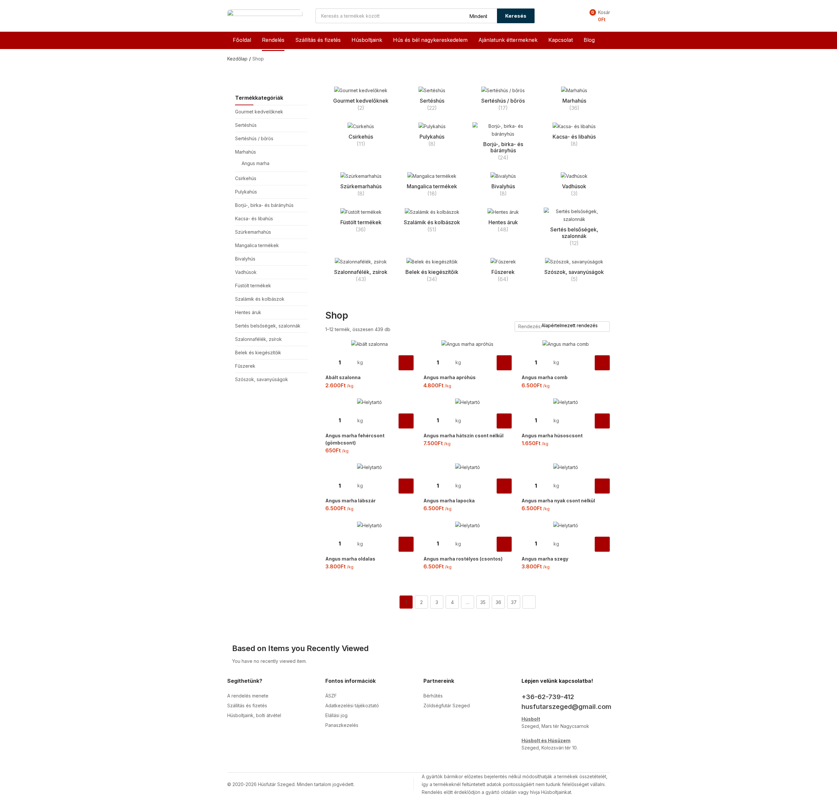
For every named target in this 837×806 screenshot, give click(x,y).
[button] (598, 16)
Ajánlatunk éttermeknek (508, 40)
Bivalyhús (245, 258)
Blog (589, 40)
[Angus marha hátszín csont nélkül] (467, 402)
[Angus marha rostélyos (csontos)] (467, 525)
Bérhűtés (433, 695)
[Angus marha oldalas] (369, 525)
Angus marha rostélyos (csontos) (463, 559)
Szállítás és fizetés (318, 40)
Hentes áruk (248, 312)
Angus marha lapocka (449, 500)
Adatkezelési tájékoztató (352, 705)
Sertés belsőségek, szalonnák (267, 325)
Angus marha (255, 163)
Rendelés (273, 40)
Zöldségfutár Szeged (446, 705)
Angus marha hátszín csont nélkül (463, 435)
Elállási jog (336, 715)
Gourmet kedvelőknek (259, 111)
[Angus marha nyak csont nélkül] (565, 467)
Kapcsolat (560, 40)
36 (498, 602)
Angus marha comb (544, 377)
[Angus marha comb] (565, 344)
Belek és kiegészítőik (258, 352)
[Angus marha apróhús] (467, 344)
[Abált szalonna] (369, 344)
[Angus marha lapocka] (467, 467)
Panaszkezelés (341, 725)
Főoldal (242, 40)
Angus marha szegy (544, 559)
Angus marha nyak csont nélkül (558, 500)
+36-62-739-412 (547, 697)
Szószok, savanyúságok (261, 379)
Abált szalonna (343, 377)
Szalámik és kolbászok (259, 299)
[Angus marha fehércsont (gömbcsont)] (369, 402)
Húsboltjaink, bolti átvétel (254, 715)
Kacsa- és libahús (254, 218)
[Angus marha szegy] (565, 525)
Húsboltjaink (366, 40)
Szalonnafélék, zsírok (258, 339)
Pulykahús (246, 191)
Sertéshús (246, 125)
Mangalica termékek (257, 245)
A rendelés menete (247, 695)
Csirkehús (245, 178)
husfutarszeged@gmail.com (566, 707)
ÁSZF (331, 695)
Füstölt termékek (253, 285)
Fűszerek (245, 366)
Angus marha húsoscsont (552, 435)
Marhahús (245, 152)
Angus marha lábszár (350, 500)
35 (483, 602)
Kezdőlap (237, 58)
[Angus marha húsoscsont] (565, 402)
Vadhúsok (246, 272)
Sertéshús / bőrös (254, 138)
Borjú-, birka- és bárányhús (264, 205)
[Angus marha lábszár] (369, 467)
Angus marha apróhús (449, 377)
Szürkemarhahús (253, 232)
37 (514, 602)
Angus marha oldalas (350, 559)
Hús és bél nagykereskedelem (430, 40)
